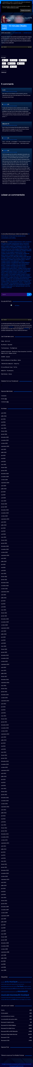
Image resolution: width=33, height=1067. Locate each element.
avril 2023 (3, 534)
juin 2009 (3, 924)
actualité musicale (20, 1064)
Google (4, 1064)
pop (11, 999)
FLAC (16, 986)
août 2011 (3, 846)
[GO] (29, 294)
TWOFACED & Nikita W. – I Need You (10, 363)
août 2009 (3, 918)
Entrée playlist (27, 32)
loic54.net (3, 988)
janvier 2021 (4, 616)
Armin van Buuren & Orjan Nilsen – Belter (11, 360)
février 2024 (4, 503)
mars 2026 (3, 428)
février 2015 (4, 718)
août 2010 (3, 882)
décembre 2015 (5, 694)
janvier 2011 (4, 867)
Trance (25, 999)
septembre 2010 (5, 879)
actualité (3, 982)
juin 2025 (3, 455)
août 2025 (3, 449)
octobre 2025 (4, 443)
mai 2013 (3, 782)
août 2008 (3, 955)
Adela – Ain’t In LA (5, 341)
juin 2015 (3, 706)
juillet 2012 (3, 812)
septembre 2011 (5, 843)
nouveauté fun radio (13, 991)
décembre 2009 (5, 906)
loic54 (29, 986)
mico (14, 988)
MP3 (17, 988)
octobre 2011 (4, 840)
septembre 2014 (5, 734)
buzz (18, 982)
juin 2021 (3, 600)
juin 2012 (3, 815)
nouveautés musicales (20, 997)
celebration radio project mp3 (17, 252)
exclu (17, 984)
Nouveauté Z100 (5, 1040)
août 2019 (3, 667)
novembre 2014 (5, 728)
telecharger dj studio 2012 (8, 275)
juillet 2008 (3, 958)
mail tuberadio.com (23, 258)
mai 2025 (3, 458)
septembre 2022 (5, 555)
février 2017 (4, 676)
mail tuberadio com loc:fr (10, 258)
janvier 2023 (4, 543)
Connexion (3, 395)
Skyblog (22, 999)
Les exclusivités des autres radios (9, 1019)
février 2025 (4, 467)
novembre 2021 (5, 585)
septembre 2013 (5, 770)
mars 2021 (3, 609)
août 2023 (3, 522)
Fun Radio (20, 986)
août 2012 (3, 809)
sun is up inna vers (25, 269)
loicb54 (5, 104)
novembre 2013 (5, 764)
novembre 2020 (5, 622)
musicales (22, 988)
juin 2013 (3, 779)
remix (14, 999)
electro (2, 984)
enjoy (5, 984)
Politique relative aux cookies (13, 7)
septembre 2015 (5, 700)
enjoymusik (13, 984)
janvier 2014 (4, 758)
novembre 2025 (5, 440)
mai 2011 (3, 855)
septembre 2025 (5, 446)
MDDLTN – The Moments (7, 370)
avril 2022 (3, 570)
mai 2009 (3, 927)
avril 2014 (3, 749)
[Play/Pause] (2, 47)
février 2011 (4, 864)
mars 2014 (3, 752)
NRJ (5, 999)
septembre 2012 (5, 806)
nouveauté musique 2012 (6, 997)
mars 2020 (3, 646)
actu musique (11, 981)
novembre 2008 (5, 946)
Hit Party (11, 327)
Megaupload (10, 988)
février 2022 (4, 576)
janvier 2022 (4, 579)
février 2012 (4, 828)
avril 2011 (3, 858)
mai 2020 (3, 640)
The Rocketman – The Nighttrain (9, 348)
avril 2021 (3, 606)
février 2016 (4, 688)
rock (20, 999)
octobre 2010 (4, 876)
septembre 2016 (5, 682)
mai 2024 (3, 494)
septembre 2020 (5, 628)
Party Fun (8, 999)
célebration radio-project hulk (17, 255)
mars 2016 (3, 685)
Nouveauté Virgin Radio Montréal (9, 1034)
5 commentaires (17, 32)
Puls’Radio (26, 328)
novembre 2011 (5, 837)
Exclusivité (12, 986)
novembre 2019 (5, 658)
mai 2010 (3, 891)
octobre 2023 (4, 516)
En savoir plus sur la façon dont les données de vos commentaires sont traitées (15, 235)
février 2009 (4, 937)
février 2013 (4, 791)
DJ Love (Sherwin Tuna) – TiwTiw (9, 367)
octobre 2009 (4, 912)
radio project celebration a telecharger (14, 264)
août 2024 (3, 485)
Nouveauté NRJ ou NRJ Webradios (9, 1031)
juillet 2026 (3, 416)
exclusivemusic (21, 984)
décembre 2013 (5, 761)
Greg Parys (26, 986)
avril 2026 (3, 425)
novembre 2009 (5, 909)
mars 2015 (3, 715)
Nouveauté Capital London (7, 1022)
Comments (5, 401)
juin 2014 (3, 743)
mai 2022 (3, 567)
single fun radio (16, 269)
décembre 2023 (5, 510)
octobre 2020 (4, 625)
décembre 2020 (5, 619)
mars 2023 (3, 537)
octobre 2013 (4, 767)
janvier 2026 (4, 434)
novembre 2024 (5, 476)
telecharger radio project (17, 283)
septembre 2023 (5, 519)
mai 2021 (3, 603)
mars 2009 (3, 934)
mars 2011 (3, 861)
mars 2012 (3, 824)
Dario (24, 982)
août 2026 (3, 413)
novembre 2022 (5, 549)
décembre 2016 (5, 679)
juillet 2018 (3, 673)
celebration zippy (6, 256)
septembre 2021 (5, 591)
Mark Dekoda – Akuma (6, 374)
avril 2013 (3, 785)
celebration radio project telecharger (11, 253)
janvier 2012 (4, 831)
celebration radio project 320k (23, 249)
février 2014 (4, 755)
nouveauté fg (6, 991)
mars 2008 (3, 970)
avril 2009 (3, 930)
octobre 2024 (4, 479)
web (11, 286)
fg (14, 986)
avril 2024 (3, 497)
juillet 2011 (3, 849)
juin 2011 (3, 852)
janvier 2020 (4, 652)
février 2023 (4, 540)
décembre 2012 (5, 797)
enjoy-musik (8, 984)
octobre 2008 (4, 949)
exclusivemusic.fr (5, 986)
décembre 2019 (5, 655)
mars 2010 (3, 897)
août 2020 (3, 631)
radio (19, 259)
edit (12, 256)
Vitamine (29, 999)
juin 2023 (3, 528)
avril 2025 (3, 461)
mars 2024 (3, 500)
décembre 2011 (5, 834)
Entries (4, 398)
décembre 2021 (5, 582)
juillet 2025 (3, 452)
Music (19, 988)
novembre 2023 (5, 513)
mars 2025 (3, 464)
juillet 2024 (3, 488)
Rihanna (17, 999)
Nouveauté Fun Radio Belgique (8, 1025)
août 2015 (3, 703)
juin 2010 (3, 888)
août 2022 (3, 558)
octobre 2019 (4, 661)
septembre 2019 (5, 664)
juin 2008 (3, 961)
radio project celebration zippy (18, 268)
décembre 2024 (5, 473)
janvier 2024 (4, 506)
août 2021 (3, 594)
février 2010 (4, 900)
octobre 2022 (4, 552)
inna (14, 256)
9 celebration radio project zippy (16, 241)
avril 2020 (3, 643)
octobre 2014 (4, 731)
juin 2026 (3, 419)
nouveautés (13, 997)
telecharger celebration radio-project (19, 274)
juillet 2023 (3, 525)
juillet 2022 (3, 561)
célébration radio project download (11, 250)
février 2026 (4, 431)
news (26, 988)
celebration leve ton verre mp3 (9, 247)
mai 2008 (3, 964)
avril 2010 (3, 894)
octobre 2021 (4, 588)
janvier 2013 (4, 794)
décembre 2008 (5, 943)
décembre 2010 (5, 870)
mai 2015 (3, 709)
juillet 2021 (3, 597)
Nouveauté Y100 (5, 1037)
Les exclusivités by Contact (7, 1016)
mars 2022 (3, 573)
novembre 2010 (5, 873)
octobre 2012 (4, 803)
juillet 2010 (3, 885)
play (17, 259)
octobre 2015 (4, 697)
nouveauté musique (19, 994)
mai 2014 (3, 746)
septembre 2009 (5, 915)
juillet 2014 (3, 740)
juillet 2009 (3, 921)
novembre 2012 (5, 800)
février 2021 (4, 612)
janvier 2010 (4, 903)
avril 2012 (3, 821)
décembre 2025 (5, 437)
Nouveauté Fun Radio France (8, 1028)
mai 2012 (3, 818)
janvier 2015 (4, 722)
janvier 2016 (4, 691)
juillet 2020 (3, 634)
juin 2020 (3, 637)
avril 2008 (3, 967)
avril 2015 (3, 712)
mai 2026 (3, 422)
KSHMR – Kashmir (5, 356)
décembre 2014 (5, 725)
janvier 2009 (4, 940)
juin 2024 (3, 491)
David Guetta (28, 982)
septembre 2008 (5, 952)
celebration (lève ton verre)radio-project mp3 (17, 246)
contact (21, 982)
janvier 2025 (4, 470)
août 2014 (3, 737)
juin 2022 (3, 564)
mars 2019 (3, 670)
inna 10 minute (20, 256)
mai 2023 (3, 531)
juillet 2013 (3, 776)
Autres (3, 1010)
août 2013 (3, 773)
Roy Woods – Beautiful (6, 344)
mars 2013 (3, 788)
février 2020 (4, 649)
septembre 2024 (5, 482)
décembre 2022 (5, 546)
